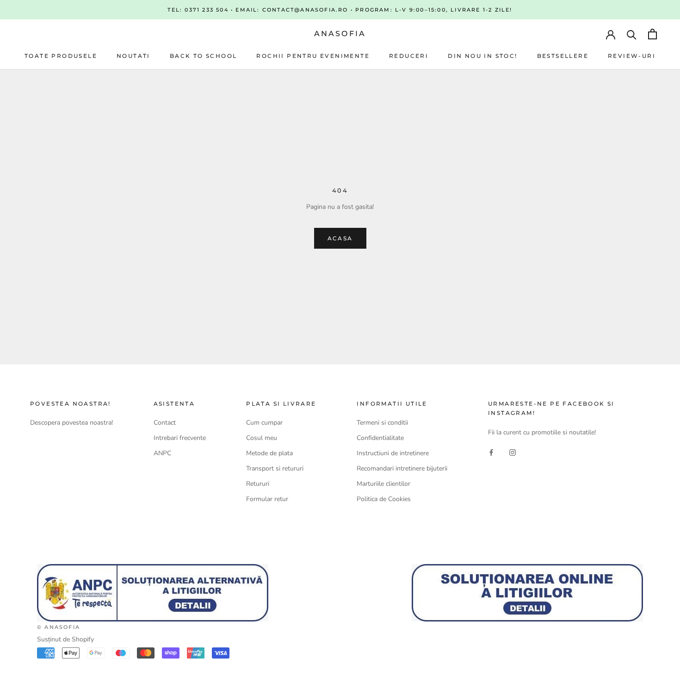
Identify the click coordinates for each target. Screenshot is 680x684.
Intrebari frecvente (180, 437)
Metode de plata (269, 453)
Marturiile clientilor (383, 483)
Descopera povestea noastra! (71, 422)
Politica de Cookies (384, 499)
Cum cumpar (264, 422)
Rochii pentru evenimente (313, 55)
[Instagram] (512, 452)
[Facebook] (491, 452)
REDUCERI (408, 55)
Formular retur (267, 499)
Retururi (257, 483)
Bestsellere (562, 55)
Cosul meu (261, 437)
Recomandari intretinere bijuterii (402, 468)
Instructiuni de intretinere (393, 453)
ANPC (162, 453)
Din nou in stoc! (482, 55)
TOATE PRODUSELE (61, 55)
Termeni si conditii (382, 422)
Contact (165, 422)
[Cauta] (632, 34)
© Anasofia (58, 627)
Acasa (340, 238)
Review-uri (631, 55)
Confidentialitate (380, 437)
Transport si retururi (274, 468)
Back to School (203, 55)
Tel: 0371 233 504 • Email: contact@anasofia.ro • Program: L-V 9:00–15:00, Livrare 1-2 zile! (339, 9)
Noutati (133, 55)
